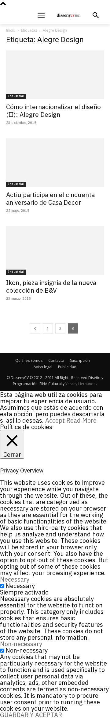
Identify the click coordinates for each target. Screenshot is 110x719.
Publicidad (67, 366)
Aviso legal (43, 366)
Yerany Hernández (81, 383)
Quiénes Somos (28, 360)
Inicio (10, 30)
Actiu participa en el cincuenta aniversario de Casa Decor (50, 198)
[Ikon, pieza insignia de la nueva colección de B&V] (55, 250)
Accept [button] (55, 420)
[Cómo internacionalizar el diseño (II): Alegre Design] (55, 74)
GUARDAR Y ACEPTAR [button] (31, 715)
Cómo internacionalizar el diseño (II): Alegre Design (53, 110)
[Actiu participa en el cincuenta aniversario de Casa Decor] (55, 162)
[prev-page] (35, 328)
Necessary (20, 586)
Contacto (56, 360)
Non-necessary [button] (21, 644)
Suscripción (80, 360)
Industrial (16, 96)
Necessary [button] (14, 579)
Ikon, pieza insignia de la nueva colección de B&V (51, 286)
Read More (81, 420)
